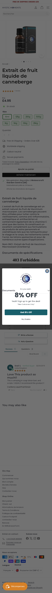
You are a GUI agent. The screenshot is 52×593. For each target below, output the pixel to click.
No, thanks (26, 319)
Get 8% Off (26, 312)
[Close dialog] (47, 271)
